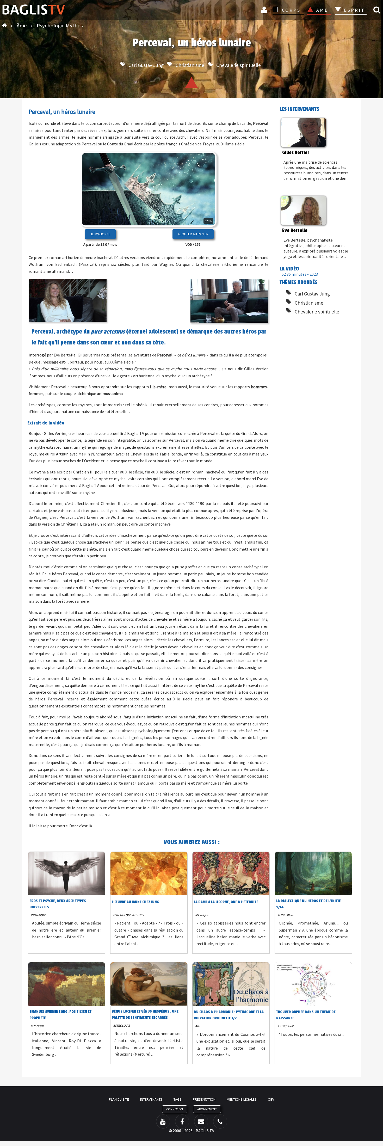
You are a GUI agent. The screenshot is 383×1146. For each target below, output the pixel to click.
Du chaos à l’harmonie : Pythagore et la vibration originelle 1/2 (229, 1015)
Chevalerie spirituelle (238, 65)
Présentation (204, 1099)
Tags (178, 1099)
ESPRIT (353, 10)
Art (197, 1026)
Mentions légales (242, 1099)
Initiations (38, 915)
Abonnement (207, 1109)
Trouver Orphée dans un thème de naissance (306, 1015)
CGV (271, 1099)
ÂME (322, 10)
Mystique (202, 915)
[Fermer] (203, 205)
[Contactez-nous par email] (201, 1121)
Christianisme (190, 65)
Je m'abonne (100, 234)
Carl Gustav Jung (146, 65)
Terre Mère (285, 915)
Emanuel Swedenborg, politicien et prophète (60, 1014)
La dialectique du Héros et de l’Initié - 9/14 (309, 904)
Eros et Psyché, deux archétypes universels (57, 904)
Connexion (265, 9)
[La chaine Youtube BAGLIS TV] (163, 1121)
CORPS (291, 10)
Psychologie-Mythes (128, 915)
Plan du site (119, 1099)
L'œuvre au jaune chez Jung (135, 902)
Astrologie (121, 1025)
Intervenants (151, 1099)
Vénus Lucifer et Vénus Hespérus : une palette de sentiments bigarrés (145, 1014)
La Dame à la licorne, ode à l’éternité (226, 902)
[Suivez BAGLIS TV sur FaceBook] (182, 1121)
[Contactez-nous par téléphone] (220, 1121)
